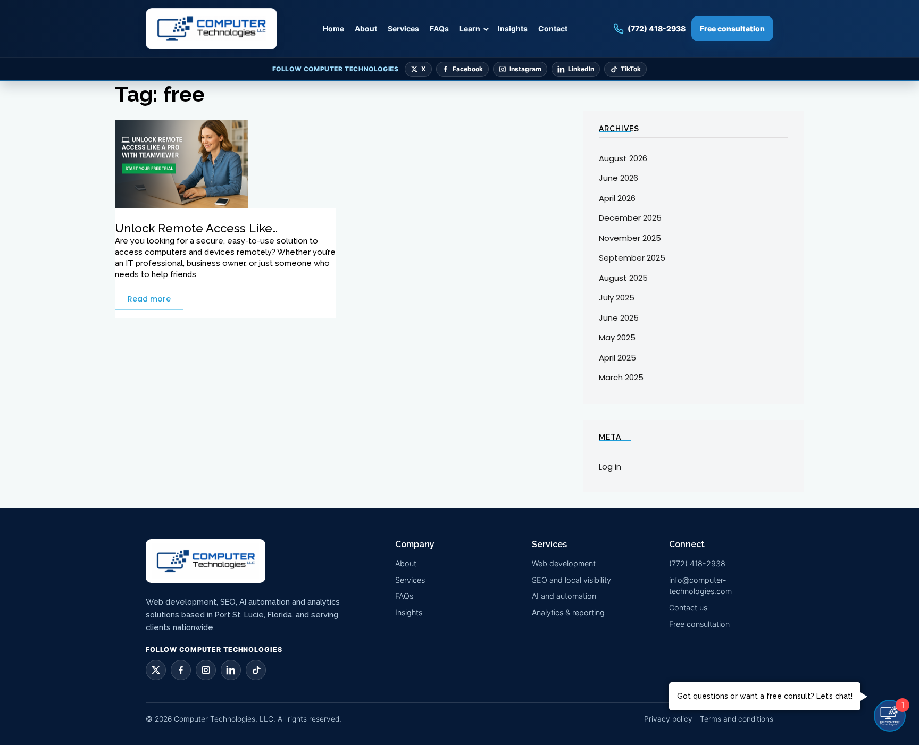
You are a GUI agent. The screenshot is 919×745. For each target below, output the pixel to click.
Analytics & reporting (568, 612)
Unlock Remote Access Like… (196, 228)
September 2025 (632, 257)
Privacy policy (668, 719)
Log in (610, 466)
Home (333, 28)
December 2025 (630, 217)
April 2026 (617, 198)
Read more (149, 299)
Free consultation (732, 28)
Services (403, 28)
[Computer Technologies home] (211, 28)
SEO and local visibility (571, 579)
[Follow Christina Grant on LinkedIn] (231, 670)
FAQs (439, 28)
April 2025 (617, 357)
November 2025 (630, 238)
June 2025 (619, 317)
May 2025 (617, 337)
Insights (513, 28)
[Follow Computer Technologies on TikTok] (256, 670)
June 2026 (618, 177)
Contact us (688, 607)
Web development (564, 563)
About (366, 28)
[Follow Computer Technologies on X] (156, 670)
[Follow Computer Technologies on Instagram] (206, 670)
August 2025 (623, 277)
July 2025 (616, 297)
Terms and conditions (736, 719)
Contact (552, 28)
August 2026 (623, 158)
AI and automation (564, 595)
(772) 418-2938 (697, 563)
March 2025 (621, 377)
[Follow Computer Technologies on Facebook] (181, 670)
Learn (470, 28)
